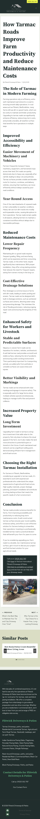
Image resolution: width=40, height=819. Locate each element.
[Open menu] (36, 8)
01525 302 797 (32, 1)
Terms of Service (25, 810)
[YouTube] (7, 814)
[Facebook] (7, 810)
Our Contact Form (20, 787)
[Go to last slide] (5, 651)
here (12, 561)
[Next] (34, 651)
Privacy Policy (25, 814)
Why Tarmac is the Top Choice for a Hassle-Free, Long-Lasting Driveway (30, 618)
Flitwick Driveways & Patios (13, 82)
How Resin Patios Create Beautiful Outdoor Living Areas (19, 648)
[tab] (16, 659)
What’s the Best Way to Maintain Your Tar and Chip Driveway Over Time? (10, 618)
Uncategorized (9, 19)
